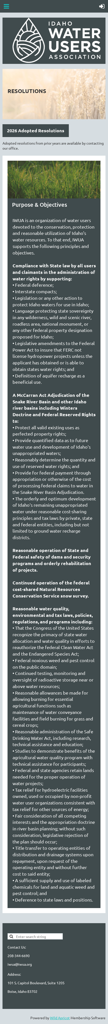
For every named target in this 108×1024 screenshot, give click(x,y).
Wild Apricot (60, 1017)
